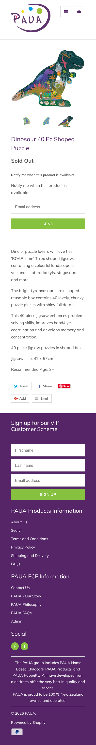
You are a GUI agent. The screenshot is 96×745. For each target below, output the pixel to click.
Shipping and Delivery (30, 555)
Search (17, 530)
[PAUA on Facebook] (15, 646)
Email (44, 398)
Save (66, 386)
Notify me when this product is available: (42, 175)
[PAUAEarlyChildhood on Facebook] (24, 646)
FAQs (15, 564)
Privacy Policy (23, 547)
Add (22, 398)
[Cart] (79, 11)
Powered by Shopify (28, 722)
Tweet (24, 386)
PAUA (30, 713)
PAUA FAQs (21, 612)
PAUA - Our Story (26, 596)
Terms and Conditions (29, 538)
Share (47, 386)
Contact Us (20, 587)
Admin (16, 621)
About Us (19, 522)
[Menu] (66, 11)
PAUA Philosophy (26, 604)
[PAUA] (30, 21)
